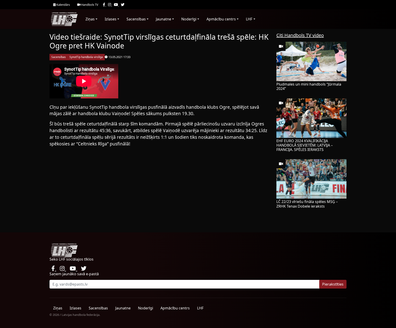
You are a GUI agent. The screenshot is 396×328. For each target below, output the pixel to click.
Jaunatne (163, 19)
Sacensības (136, 19)
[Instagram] (110, 4)
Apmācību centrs (221, 19)
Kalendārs (63, 5)
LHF (249, 19)
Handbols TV (89, 5)
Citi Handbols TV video (300, 35)
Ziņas (90, 19)
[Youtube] (116, 4)
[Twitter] (122, 4)
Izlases (110, 19)
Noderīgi (188, 19)
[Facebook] (104, 4)
